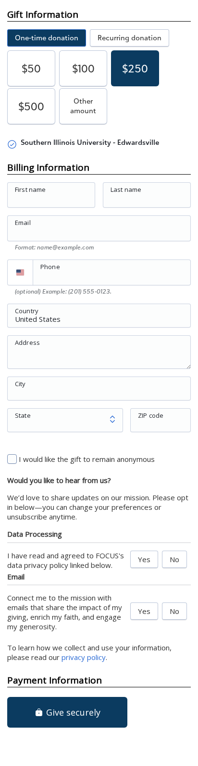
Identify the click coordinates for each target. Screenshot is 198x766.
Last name (126, 189)
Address (27, 342)
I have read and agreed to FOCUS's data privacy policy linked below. (65, 560)
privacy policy (84, 657)
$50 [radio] (31, 68)
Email (23, 222)
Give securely (72, 712)
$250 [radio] (135, 68)
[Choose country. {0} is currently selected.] (20, 272)
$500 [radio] (31, 106)
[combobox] (99, 321)
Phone (50, 266)
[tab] (46, 38)
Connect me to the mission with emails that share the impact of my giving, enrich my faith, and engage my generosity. (64, 612)
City (20, 383)
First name (30, 189)
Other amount (83, 105)
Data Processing (34, 534)
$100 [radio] (83, 68)
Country (26, 310)
